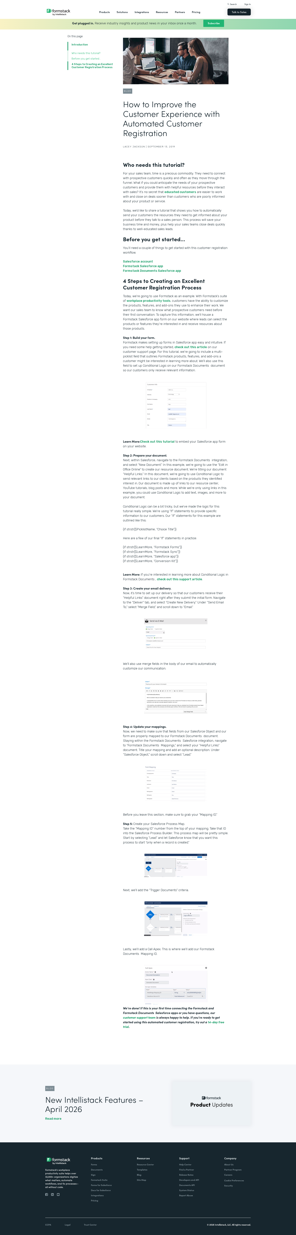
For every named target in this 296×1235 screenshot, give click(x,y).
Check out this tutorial (157, 442)
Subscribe (214, 23)
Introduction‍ (80, 44)
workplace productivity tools (148, 301)
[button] (104, 12)
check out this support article (179, 579)
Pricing (196, 12)
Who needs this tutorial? (86, 53)
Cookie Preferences (234, 1180)
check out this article (191, 347)
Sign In (247, 4)
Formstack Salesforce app (143, 266)
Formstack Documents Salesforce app (152, 271)
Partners (180, 12)
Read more (53, 1119)
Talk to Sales (239, 12)
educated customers (180, 192)
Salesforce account (138, 261)
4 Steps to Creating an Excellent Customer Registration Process (92, 66)
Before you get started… (86, 58)
